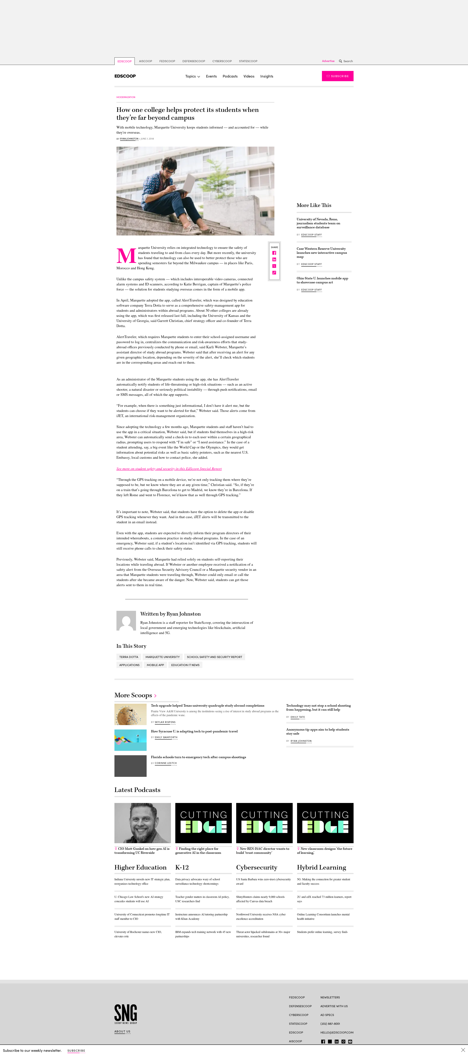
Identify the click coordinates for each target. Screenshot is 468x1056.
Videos (249, 75)
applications (129, 665)
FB (322, 1041)
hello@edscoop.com (337, 1032)
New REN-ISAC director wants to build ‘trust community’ (262, 850)
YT (349, 1041)
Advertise (328, 61)
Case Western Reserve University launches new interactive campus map (322, 252)
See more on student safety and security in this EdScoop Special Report (169, 468)
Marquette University (163, 657)
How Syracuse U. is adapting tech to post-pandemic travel (194, 731)
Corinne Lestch (166, 763)
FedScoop (167, 61)
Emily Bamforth (166, 737)
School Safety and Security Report (214, 657)
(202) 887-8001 (330, 1023)
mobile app (155, 665)
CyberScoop (222, 61)
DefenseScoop (193, 61)
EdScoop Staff (311, 234)
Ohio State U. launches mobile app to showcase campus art (322, 280)
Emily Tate (298, 717)
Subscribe (340, 76)
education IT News (185, 665)
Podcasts (230, 75)
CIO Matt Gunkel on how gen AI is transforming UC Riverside (141, 850)
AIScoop (145, 61)
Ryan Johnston (129, 138)
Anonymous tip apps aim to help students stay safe (317, 731)
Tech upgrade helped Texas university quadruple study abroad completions (207, 705)
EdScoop (125, 61)
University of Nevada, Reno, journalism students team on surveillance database (318, 223)
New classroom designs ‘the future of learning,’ (324, 850)
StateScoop (248, 61)
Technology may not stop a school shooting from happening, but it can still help (318, 707)
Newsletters (330, 997)
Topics (190, 75)
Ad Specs (327, 1015)
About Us (122, 1031)
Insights (266, 75)
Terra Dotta (128, 657)
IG (342, 1041)
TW (329, 1041)
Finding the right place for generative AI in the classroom (198, 850)
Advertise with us (334, 1006)
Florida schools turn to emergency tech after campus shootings (198, 757)
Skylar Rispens (165, 722)
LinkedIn (336, 1041)
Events (211, 75)
